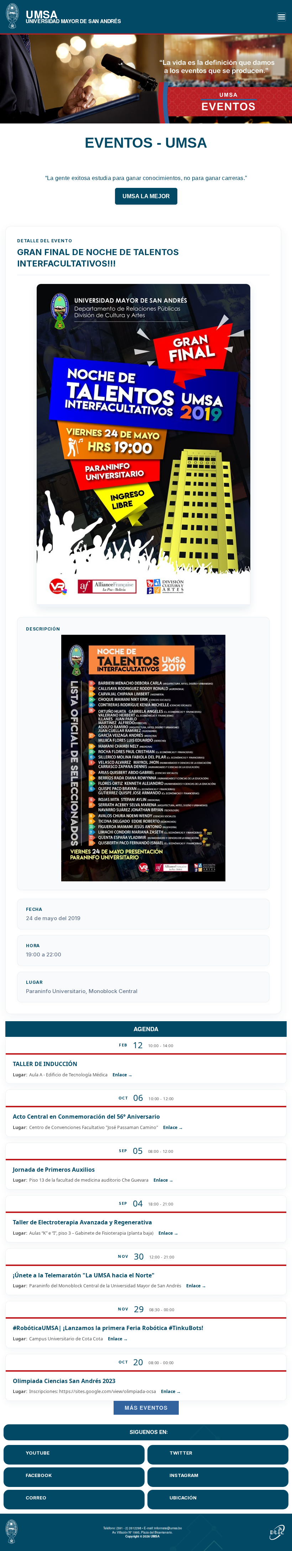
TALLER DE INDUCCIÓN (45, 1064)
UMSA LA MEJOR (146, 196)
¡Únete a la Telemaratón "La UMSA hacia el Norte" (84, 1275)
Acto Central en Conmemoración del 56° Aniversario (86, 1116)
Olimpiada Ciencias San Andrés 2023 (64, 1381)
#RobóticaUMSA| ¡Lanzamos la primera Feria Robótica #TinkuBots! (108, 1328)
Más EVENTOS (146, 1408)
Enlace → (122, 1075)
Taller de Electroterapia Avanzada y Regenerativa (82, 1222)
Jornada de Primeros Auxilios (54, 1169)
